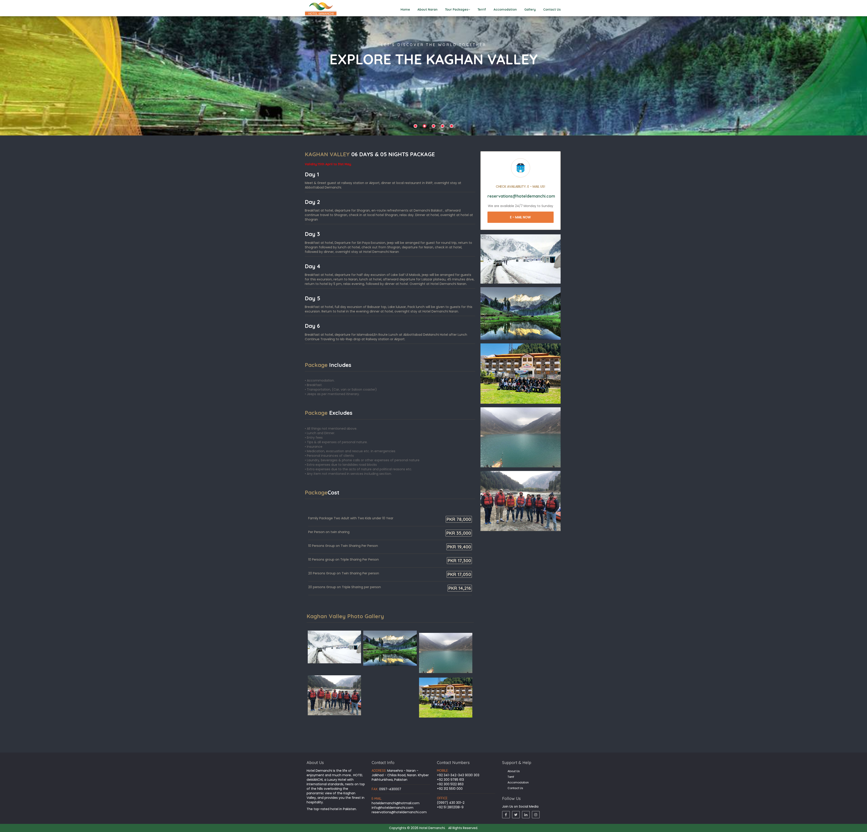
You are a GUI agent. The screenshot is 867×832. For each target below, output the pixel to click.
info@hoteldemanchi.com (392, 807)
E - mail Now (520, 217)
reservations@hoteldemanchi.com (399, 812)
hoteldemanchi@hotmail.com (396, 803)
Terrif (482, 9)
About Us (514, 771)
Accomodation (505, 9)
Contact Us (552, 9)
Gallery (530, 9)
